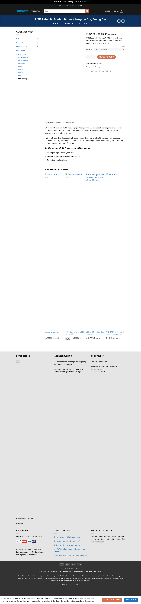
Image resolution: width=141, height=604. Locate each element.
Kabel (20, 66)
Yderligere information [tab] (65, 123)
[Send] (87, 11)
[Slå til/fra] (37, 38)
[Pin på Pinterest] (99, 71)
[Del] (14, 592)
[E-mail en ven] (95, 71)
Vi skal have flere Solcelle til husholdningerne (70, 556)
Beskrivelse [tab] (50, 123)
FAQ (66, 5)
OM (60, 5)
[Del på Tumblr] (110, 71)
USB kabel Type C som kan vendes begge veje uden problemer (95, 334)
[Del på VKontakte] (103, 71)
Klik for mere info (97, 369)
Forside (56, 23)
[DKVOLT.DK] (22, 11)
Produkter (35, 11)
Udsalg (80, 5)
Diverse (19, 38)
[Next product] (119, 21)
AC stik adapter (23, 57)
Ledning (21, 73)
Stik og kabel (68, 23)
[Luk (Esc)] (20, 592)
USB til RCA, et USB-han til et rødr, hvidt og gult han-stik (115, 334)
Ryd (123, 46)
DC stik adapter (23, 60)
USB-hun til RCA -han (52, 332)
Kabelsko (21, 70)
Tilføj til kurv (106, 57)
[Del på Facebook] (88, 71)
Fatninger (21, 63)
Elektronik (20, 42)
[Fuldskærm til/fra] (8, 592)
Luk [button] (85, 2)
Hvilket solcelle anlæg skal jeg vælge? (67, 545)
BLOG (72, 5)
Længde (89, 49)
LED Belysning (21, 46)
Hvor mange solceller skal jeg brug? (66, 541)
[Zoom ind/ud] (2, 592)
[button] (118, 11)
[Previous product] (123, 21)
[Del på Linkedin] (107, 71)
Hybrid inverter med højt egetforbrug (66, 537)
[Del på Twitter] (92, 71)
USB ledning (82, 23)
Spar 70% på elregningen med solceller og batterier (69, 550)
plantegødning (21, 50)
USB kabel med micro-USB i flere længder (74, 333)
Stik (19, 76)
